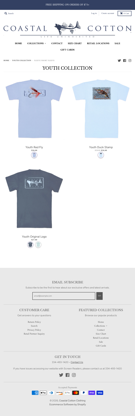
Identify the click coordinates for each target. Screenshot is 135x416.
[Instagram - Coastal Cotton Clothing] (129, 60)
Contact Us (77, 362)
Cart (126, 13)
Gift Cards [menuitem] (67, 50)
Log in (94, 13)
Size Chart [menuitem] (75, 43)
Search (34, 326)
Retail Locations (101, 338)
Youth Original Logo (34, 236)
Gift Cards (101, 346)
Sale (101, 342)
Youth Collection (21, 60)
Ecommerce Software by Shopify (67, 404)
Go (99, 296)
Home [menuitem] (18, 43)
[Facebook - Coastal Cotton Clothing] (124, 60)
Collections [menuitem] (35, 43)
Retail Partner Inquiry (34, 334)
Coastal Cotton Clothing (72, 400)
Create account (107, 13)
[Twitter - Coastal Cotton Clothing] (119, 60)
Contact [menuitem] (57, 43)
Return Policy (34, 322)
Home (6, 60)
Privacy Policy (34, 330)
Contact (101, 330)
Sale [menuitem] (117, 43)
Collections (99, 326)
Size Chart (101, 334)
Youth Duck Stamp (101, 147)
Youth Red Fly (34, 147)
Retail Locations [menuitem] (98, 43)
